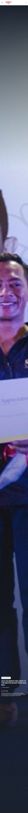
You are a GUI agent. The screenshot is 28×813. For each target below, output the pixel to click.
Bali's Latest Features (6, 677)
